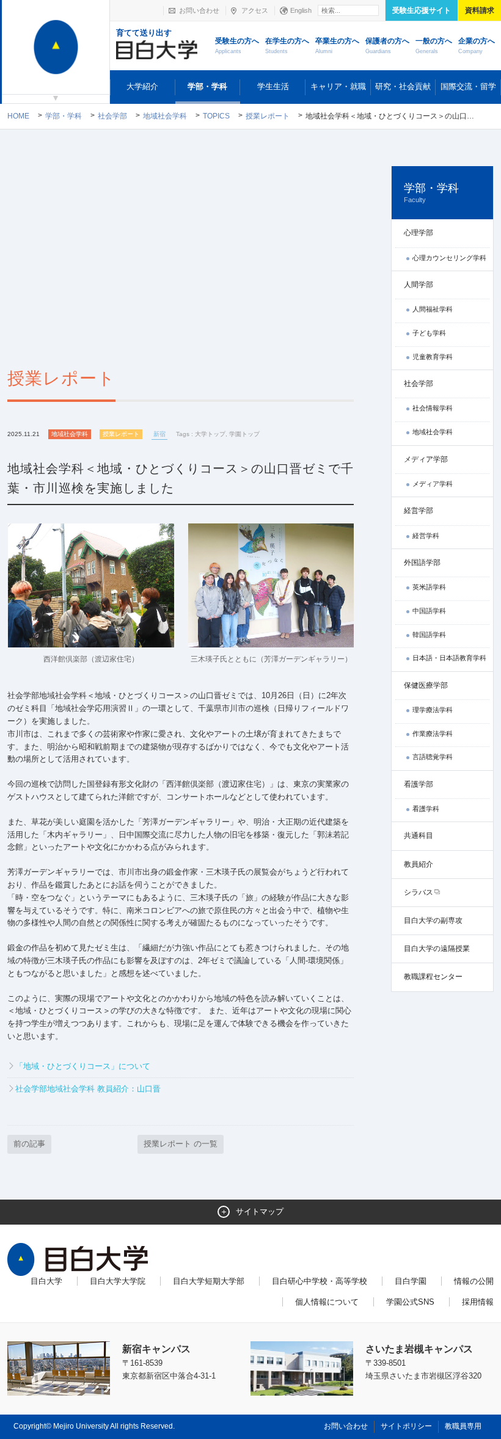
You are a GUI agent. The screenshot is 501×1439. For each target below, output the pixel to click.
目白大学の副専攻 (433, 920)
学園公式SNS (410, 1301)
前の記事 (29, 1143)
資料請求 (479, 10)
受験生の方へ (237, 45)
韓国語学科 (429, 634)
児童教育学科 (432, 356)
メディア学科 (432, 483)
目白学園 (410, 1281)
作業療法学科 (432, 733)
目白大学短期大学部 (208, 1281)
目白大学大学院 (117, 1281)
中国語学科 (429, 610)
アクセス (254, 10)
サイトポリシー (406, 1426)
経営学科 (425, 535)
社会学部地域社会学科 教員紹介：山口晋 (88, 1088)
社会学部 (112, 116)
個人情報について (327, 1301)
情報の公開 (474, 1281)
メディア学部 (426, 459)
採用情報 (478, 1301)
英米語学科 (429, 587)
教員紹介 (418, 864)
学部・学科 (207, 86)
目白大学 (46, 1281)
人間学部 (418, 284)
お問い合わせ (199, 10)
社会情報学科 (432, 408)
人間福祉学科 (432, 309)
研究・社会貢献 (403, 86)
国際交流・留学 (468, 86)
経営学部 (418, 510)
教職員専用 (463, 1426)
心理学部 (418, 232)
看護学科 (425, 808)
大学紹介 (142, 86)
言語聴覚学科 (432, 756)
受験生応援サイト (421, 10)
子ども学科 (429, 333)
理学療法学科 (432, 709)
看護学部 (418, 784)
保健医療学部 (426, 685)
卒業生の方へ (337, 45)
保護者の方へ (387, 45)
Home (18, 116)
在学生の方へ (287, 45)
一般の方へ (433, 45)
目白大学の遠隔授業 (437, 948)
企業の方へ (476, 45)
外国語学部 (422, 562)
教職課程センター (433, 976)
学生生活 (273, 86)
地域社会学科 (165, 116)
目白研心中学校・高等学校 (319, 1281)
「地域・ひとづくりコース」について (82, 1066)
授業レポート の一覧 (181, 1143)
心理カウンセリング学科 (449, 257)
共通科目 (418, 835)
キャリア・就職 (338, 86)
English (301, 10)
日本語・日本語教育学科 (449, 657)
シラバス (418, 892)
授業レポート (268, 116)
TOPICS (216, 116)
